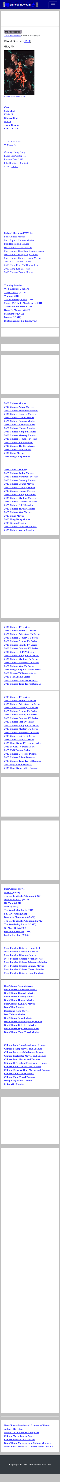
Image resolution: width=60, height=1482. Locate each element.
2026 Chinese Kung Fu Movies (20, 431)
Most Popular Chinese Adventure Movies (25, 962)
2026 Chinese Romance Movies (20, 439)
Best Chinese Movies (14, 236)
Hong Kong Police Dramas (18, 1080)
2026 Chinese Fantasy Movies (19, 421)
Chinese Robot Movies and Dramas (22, 1066)
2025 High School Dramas (18, 764)
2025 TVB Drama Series (17, 750)
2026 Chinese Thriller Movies (19, 446)
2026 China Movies (14, 453)
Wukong (8, 296)
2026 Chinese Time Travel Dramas (22, 684)
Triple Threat (11, 292)
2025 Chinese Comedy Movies (20, 480)
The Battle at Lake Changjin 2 (20, 921)
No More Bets (11, 928)
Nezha (7, 906)
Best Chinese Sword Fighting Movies (23, 1021)
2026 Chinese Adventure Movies (21, 410)
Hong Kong (19, 152)
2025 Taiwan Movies (15, 523)
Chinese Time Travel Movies (19, 1073)
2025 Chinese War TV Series (19, 739)
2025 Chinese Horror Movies (19, 491)
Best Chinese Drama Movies (18, 247)
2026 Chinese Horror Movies (19, 428)
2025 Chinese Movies (15, 469)
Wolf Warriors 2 (12, 289)
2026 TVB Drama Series (17, 676)
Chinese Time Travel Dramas (19, 1077)
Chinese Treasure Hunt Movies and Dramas (27, 1070)
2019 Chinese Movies (12, 35)
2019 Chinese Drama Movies (18, 272)
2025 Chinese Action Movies (19, 473)
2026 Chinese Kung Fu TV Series (21, 655)
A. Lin (7, 121)
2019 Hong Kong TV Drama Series (21, 265)
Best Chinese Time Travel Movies (21, 1032)
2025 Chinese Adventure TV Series (22, 704)
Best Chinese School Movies (18, 1018)
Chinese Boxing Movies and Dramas (23, 1048)
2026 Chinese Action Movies (19, 407)
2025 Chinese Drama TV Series (20, 711)
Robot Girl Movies (14, 1084)
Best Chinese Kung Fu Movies (19, 1003)
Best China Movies (14, 1007)
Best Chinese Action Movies (18, 986)
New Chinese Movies (38, 1443)
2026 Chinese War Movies (17, 449)
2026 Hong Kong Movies (17, 456)
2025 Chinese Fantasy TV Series (21, 718)
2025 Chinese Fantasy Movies (19, 487)
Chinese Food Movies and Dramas (22, 1059)
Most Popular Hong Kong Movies (21, 254)
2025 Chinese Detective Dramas (21, 754)
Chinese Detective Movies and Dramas (24, 1052)
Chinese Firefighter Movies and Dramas (25, 1056)
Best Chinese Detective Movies (20, 1025)
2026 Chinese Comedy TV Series (21, 637)
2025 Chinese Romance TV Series (21, 732)
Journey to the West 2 (15, 306)
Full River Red (11, 913)
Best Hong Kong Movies (16, 244)
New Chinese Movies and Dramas (21, 1425)
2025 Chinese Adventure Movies (21, 476)
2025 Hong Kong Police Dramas (21, 768)
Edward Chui (11, 118)
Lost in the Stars (12, 935)
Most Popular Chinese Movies (19, 240)
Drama (14, 166)
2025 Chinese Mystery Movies (20, 498)
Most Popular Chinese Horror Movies (24, 969)
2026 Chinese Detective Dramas (21, 680)
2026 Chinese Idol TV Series (19, 652)
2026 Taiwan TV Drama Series (20, 673)
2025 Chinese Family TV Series (20, 714)
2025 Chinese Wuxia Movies (19, 530)
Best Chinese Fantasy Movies (19, 996)
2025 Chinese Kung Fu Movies (20, 494)
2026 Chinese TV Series (16, 627)
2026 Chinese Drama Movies (19, 417)
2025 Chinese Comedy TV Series (21, 707)
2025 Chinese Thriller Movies (19, 508)
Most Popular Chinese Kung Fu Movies (24, 973)
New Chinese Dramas (15, 1446)
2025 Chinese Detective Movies (20, 526)
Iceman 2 (9, 317)
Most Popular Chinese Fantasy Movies (24, 966)
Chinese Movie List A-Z (41, 1446)
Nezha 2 (8, 892)
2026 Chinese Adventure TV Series (22, 634)
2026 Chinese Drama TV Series (20, 641)
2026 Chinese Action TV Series (20, 630)
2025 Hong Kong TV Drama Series (22, 743)
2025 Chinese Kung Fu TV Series (21, 725)
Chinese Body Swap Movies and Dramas (25, 1045)
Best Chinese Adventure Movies (20, 989)
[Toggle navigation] (52, 4)
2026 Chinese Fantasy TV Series (21, 648)
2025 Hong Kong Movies (17, 519)
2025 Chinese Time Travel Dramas (22, 761)
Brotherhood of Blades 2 (17, 321)
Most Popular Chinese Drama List (22, 948)
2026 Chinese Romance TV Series (21, 662)
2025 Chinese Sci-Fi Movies (18, 505)
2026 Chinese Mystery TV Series (21, 659)
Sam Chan (9, 111)
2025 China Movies (14, 516)
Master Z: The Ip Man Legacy (20, 303)
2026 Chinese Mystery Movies (20, 435)
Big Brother (10, 313)
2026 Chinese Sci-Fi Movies (18, 442)
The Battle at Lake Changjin (19, 896)
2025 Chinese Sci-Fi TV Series (19, 736)
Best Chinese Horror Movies (19, 1000)
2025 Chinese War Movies (17, 512)
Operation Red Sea (14, 931)
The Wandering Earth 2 (16, 924)
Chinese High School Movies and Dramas (25, 1063)
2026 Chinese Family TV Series (20, 645)
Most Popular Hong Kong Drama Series (24, 251)
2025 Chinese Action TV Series (20, 700)
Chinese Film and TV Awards (19, 1439)
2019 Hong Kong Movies (17, 268)
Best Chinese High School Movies (21, 1028)
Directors (18, 1429)
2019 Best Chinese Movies (17, 261)
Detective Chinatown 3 (16, 917)
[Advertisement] (30, 19)
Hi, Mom (9, 903)
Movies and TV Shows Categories (21, 1432)
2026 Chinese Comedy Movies (20, 414)
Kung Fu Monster (13, 310)
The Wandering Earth (15, 299)
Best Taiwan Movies (14, 1014)
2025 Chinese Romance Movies (20, 501)
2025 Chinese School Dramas (19, 757)
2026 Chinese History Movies (19, 424)
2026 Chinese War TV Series (19, 666)
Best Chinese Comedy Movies (19, 993)
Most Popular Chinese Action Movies (23, 958)
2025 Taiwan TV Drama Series (20, 746)
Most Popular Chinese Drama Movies (22, 258)
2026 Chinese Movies (15, 403)
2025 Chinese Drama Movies (19, 484)
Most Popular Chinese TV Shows (21, 951)
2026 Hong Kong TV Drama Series (22, 669)
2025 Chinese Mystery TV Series (21, 729)
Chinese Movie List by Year (18, 1436)
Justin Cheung (11, 125)
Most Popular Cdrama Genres (20, 955)
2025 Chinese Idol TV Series (19, 721)
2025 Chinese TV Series (16, 697)
